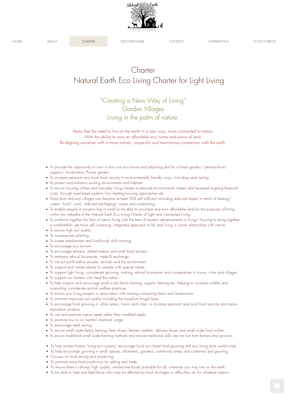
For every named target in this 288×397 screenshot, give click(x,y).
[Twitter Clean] (222, 392)
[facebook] (234, 392)
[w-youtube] (228, 392)
